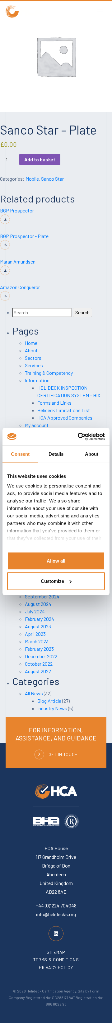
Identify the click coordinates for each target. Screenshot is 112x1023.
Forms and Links (54, 403)
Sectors (33, 358)
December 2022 (41, 656)
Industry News (52, 708)
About (31, 350)
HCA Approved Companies (64, 418)
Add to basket (39, 159)
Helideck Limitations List (63, 410)
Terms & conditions (56, 959)
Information (37, 380)
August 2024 (38, 604)
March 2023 (37, 641)
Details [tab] (56, 453)
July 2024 (35, 611)
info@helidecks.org (56, 914)
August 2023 (38, 626)
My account (37, 425)
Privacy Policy (56, 967)
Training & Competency (49, 373)
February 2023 (39, 649)
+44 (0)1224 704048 (56, 905)
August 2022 (38, 671)
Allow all (56, 560)
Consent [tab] (20, 453)
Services (34, 365)
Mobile (32, 179)
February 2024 (39, 619)
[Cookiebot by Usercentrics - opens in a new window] (79, 437)
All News (34, 693)
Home (31, 343)
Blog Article (49, 701)
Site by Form (88, 991)
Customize (52, 581)
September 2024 (42, 596)
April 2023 (35, 634)
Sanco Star (52, 179)
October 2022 (39, 664)
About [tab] (92, 453)
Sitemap (56, 952)
